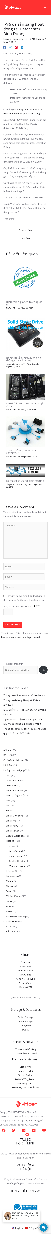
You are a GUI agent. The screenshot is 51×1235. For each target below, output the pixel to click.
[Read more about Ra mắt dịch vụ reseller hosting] (25, 470)
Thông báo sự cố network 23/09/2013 (22, 452)
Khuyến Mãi (11, 484)
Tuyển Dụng (9, 931)
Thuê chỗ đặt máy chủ (25, 1053)
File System (25, 1025)
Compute (25, 962)
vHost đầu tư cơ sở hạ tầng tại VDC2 (24, 405)
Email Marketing (14, 815)
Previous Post (25, 229)
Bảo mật (7, 755)
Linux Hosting (16, 855)
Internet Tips (12, 871)
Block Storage (25, 1021)
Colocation (11, 785)
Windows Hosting (18, 866)
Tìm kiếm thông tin (13, 663)
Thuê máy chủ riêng (25, 1049)
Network (10, 886)
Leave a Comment (12, 38)
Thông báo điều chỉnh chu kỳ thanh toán (24, 695)
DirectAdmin (15, 850)
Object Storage (25, 1017)
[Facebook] (4, 47)
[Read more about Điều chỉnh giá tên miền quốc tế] (25, 278)
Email (9, 810)
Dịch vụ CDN (25, 987)
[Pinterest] (16, 47)
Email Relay (12, 825)
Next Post (25, 238)
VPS (8, 906)
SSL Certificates (14, 896)
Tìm (43, 669)
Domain (10, 805)
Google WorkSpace (16, 835)
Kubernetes (12, 876)
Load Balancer (25, 970)
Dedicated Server (15, 790)
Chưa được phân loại (14, 760)
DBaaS (25, 1029)
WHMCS (10, 911)
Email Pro (11, 820)
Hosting (10, 840)
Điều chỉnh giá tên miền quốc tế (24, 303)
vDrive (9, 901)
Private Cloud (25, 983)
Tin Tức (27, 38)
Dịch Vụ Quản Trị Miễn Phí (25, 1087)
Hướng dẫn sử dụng (13, 770)
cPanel (12, 845)
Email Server (12, 830)
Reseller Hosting (17, 861)
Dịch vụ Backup (25, 1075)
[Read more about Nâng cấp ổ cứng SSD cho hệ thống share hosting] (25, 334)
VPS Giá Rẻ (25, 974)
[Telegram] (27, 1134)
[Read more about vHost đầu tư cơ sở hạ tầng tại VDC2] (25, 386)
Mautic (9, 881)
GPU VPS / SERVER (25, 978)
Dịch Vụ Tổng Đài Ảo (25, 1079)
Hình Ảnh (8, 765)
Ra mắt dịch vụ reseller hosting (25, 480)
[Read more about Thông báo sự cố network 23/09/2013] (25, 431)
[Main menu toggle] (45, 7)
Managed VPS (25, 1070)
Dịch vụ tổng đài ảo (15, 795)
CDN (8, 775)
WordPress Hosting (16, 916)
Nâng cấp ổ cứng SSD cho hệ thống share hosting (23, 359)
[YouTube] (44, 1130)
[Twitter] (10, 47)
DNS (8, 800)
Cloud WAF (25, 1066)
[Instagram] (34, 1130)
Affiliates (8, 750)
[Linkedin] (22, 47)
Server (9, 891)
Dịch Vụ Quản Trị (25, 1083)
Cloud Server (12, 780)
